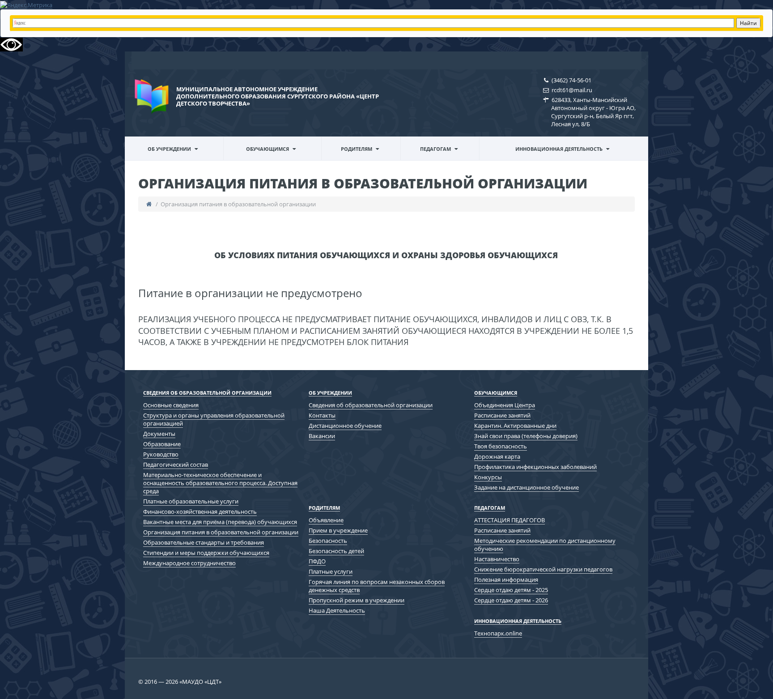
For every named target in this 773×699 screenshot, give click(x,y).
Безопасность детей (336, 551)
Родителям (356, 148)
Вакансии (322, 436)
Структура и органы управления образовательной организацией (214, 419)
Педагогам (435, 148)
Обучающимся (267, 148)
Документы (159, 434)
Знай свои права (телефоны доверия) (526, 436)
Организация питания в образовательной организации (220, 532)
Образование (162, 444)
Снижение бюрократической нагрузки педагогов (543, 569)
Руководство (160, 454)
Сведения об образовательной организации (169, 159)
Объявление (326, 520)
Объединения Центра (504, 405)
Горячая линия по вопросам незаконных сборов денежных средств (377, 586)
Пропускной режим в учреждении (356, 600)
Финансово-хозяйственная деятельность (200, 511)
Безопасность (328, 541)
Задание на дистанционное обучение (526, 487)
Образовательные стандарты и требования (203, 542)
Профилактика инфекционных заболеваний (535, 467)
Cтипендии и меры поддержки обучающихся (206, 553)
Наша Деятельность (337, 610)
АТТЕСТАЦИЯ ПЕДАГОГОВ (509, 520)
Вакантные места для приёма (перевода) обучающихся (220, 522)
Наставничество (496, 559)
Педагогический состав (175, 464)
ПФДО (317, 561)
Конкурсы (488, 477)
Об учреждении (169, 148)
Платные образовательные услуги (190, 501)
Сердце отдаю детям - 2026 (511, 600)
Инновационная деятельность (559, 148)
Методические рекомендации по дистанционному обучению (445, 158)
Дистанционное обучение (345, 426)
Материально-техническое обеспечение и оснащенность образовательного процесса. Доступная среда (220, 483)
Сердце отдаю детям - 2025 (511, 590)
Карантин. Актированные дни (515, 426)
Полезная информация (506, 579)
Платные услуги (331, 571)
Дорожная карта (497, 456)
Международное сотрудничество (189, 563)
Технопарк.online (498, 633)
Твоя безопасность (500, 446)
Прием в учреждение (338, 530)
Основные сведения (171, 405)
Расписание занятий (502, 415)
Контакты (322, 415)
